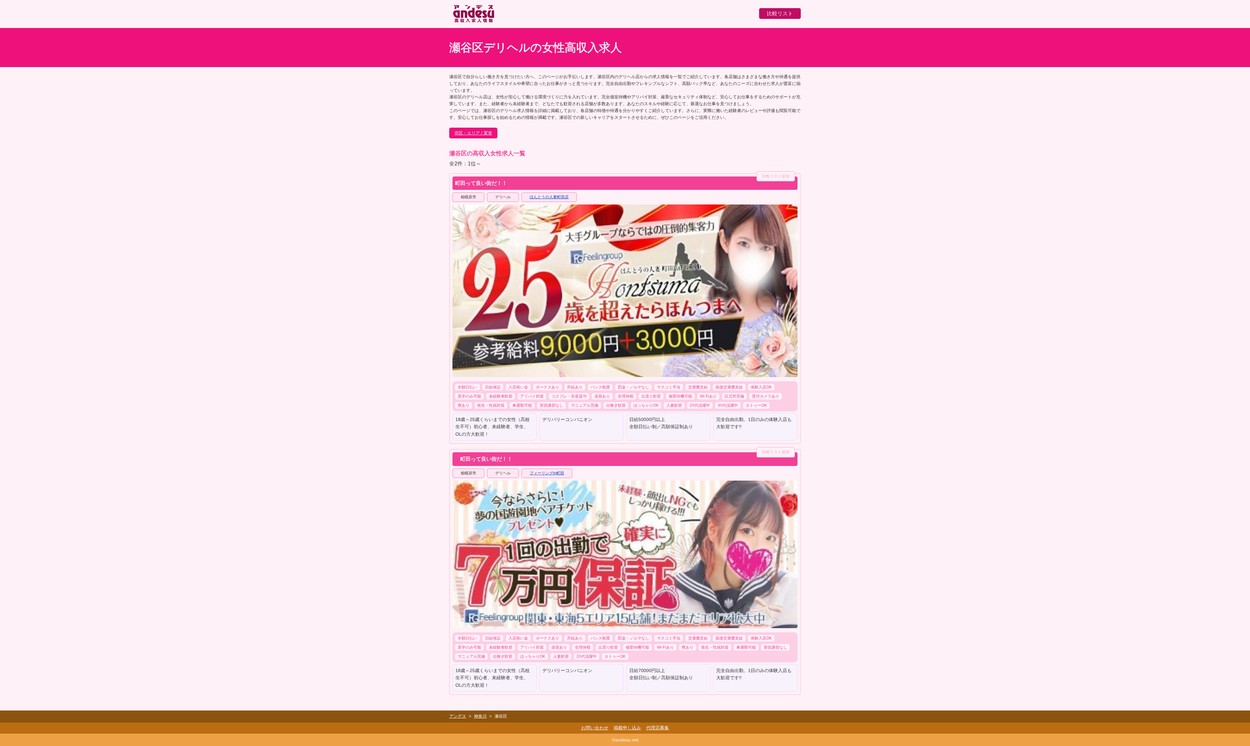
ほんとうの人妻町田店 (549, 197)
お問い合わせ (594, 727)
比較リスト (780, 13)
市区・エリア (467, 133)
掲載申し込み (627, 727)
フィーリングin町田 (547, 473)
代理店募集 (657, 727)
